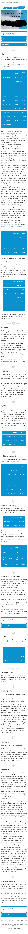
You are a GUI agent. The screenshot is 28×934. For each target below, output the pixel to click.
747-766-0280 (17, 922)
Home (5, 7)
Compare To (15, 7)
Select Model (10, 7)
